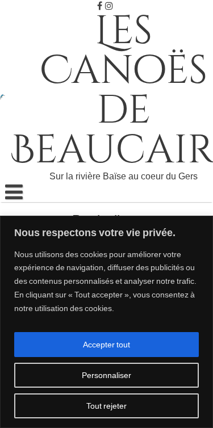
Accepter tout (106, 344)
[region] (106, 322)
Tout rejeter (106, 406)
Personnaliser (106, 375)
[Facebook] (99, 5)
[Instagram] (109, 5)
